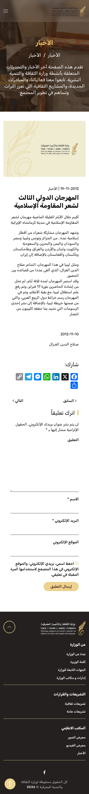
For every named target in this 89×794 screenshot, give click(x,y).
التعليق (73, 440)
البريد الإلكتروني (65, 520)
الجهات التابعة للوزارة (72, 670)
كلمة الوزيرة (78, 662)
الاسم (73, 499)
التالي (19, 400)
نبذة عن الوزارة (76, 654)
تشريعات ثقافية (75, 704)
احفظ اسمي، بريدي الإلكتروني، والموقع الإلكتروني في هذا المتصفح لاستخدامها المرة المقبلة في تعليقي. (44, 569)
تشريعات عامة (76, 711)
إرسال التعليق (61, 586)
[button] (5, 11)
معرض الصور (77, 737)
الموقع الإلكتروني (66, 542)
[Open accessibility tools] (10, 783)
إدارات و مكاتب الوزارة (71, 678)
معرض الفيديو (76, 745)
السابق (68, 400)
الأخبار (53, 188)
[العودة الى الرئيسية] (68, 11)
